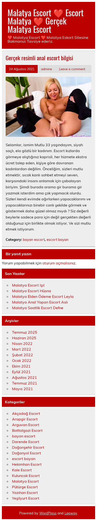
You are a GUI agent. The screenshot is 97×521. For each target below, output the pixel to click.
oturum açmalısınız (58, 263)
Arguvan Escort (25, 424)
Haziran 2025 (24, 337)
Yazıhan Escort (25, 492)
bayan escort (34, 239)
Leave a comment (72, 69)
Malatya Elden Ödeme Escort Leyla (43, 296)
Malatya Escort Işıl (28, 285)
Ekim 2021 (21, 366)
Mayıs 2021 (22, 388)
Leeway (71, 513)
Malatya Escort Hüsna (31, 290)
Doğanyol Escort (26, 453)
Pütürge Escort (25, 487)
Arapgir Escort (25, 419)
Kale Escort (22, 470)
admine (46, 69)
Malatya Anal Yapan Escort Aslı (40, 302)
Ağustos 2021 (24, 377)
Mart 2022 (21, 349)
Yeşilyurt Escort (25, 498)
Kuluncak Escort (26, 475)
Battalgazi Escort (27, 430)
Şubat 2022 (22, 354)
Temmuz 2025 (24, 332)
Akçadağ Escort (26, 413)
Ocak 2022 (21, 360)
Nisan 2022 (22, 343)
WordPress (48, 513)
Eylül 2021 (21, 371)
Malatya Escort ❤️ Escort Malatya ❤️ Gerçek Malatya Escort (46, 20)
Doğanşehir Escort (28, 447)
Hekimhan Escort (27, 464)
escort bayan (58, 239)
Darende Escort (25, 441)
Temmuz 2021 (24, 383)
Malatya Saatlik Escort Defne (37, 307)
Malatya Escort (25, 481)
